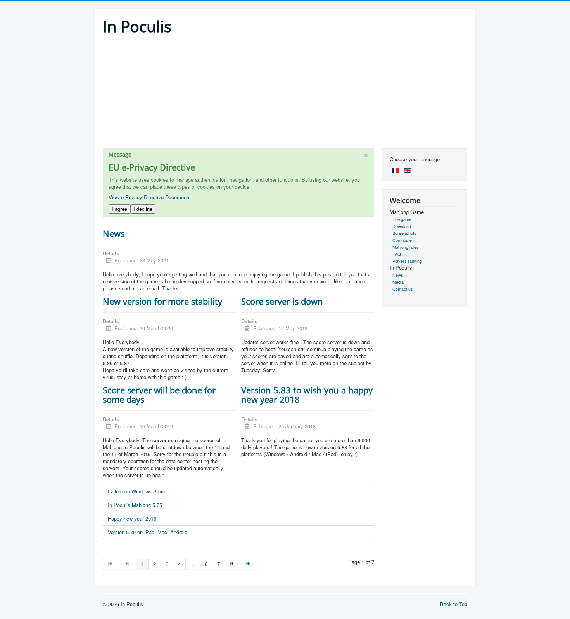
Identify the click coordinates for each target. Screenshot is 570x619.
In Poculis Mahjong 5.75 (135, 505)
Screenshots (404, 233)
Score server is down (282, 301)
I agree (119, 208)
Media (398, 282)
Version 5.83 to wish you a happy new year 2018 (307, 394)
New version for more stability (162, 301)
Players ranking (407, 261)
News (113, 233)
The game (401, 219)
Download (401, 226)
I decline (142, 208)
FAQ (396, 254)
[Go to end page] (249, 564)
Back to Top (453, 604)
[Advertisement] (285, 94)
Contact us (402, 289)
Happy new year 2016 (132, 518)
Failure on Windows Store (136, 491)
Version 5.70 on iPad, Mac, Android (147, 532)
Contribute (402, 240)
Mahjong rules (405, 247)
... (192, 563)
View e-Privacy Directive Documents (150, 197)
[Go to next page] (233, 564)
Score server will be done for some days (159, 394)
